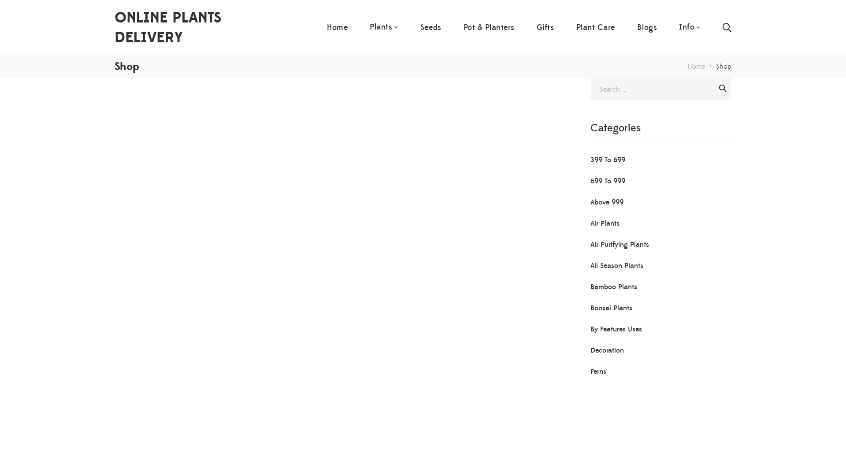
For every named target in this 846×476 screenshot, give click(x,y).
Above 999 (606, 202)
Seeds (431, 27)
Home (337, 27)
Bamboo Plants (613, 287)
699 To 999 (607, 181)
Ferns (598, 371)
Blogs (647, 27)
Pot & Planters (489, 27)
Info (686, 27)
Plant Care (595, 27)
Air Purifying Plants (619, 244)
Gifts (545, 27)
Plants (381, 27)
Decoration (607, 350)
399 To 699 (607, 160)
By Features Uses (616, 329)
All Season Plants (616, 265)
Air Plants (605, 223)
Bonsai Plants (611, 308)
